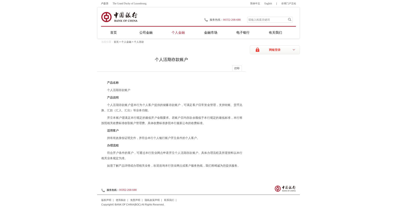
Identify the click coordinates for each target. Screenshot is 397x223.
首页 (113, 32)
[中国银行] (119, 17)
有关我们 (275, 32)
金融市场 (210, 32)
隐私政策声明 (152, 200)
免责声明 (135, 200)
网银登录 (275, 49)
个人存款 (139, 41)
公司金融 (146, 32)
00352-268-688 (128, 190)
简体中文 (255, 3)
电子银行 (243, 32)
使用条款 (121, 200)
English (268, 3)
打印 (236, 68)
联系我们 (169, 200)
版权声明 (106, 200)
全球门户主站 (288, 3)
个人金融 (178, 32)
